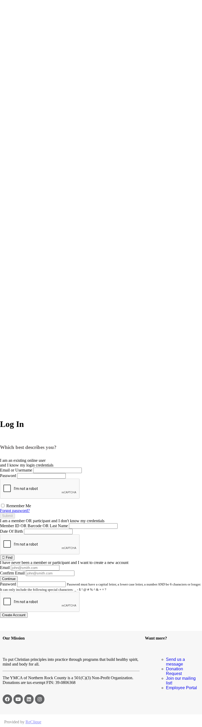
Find (8, 557)
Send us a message (175, 661)
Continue (9, 579)
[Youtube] (18, 699)
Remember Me (18, 506)
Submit (7, 516)
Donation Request (174, 671)
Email (5, 567)
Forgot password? (15, 510)
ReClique (33, 722)
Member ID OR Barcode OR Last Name (34, 526)
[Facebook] (7, 699)
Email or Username (16, 470)
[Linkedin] (29, 699)
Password (8, 475)
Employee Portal (181, 688)
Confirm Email (12, 573)
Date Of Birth (11, 531)
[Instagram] (39, 699)
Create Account (14, 615)
